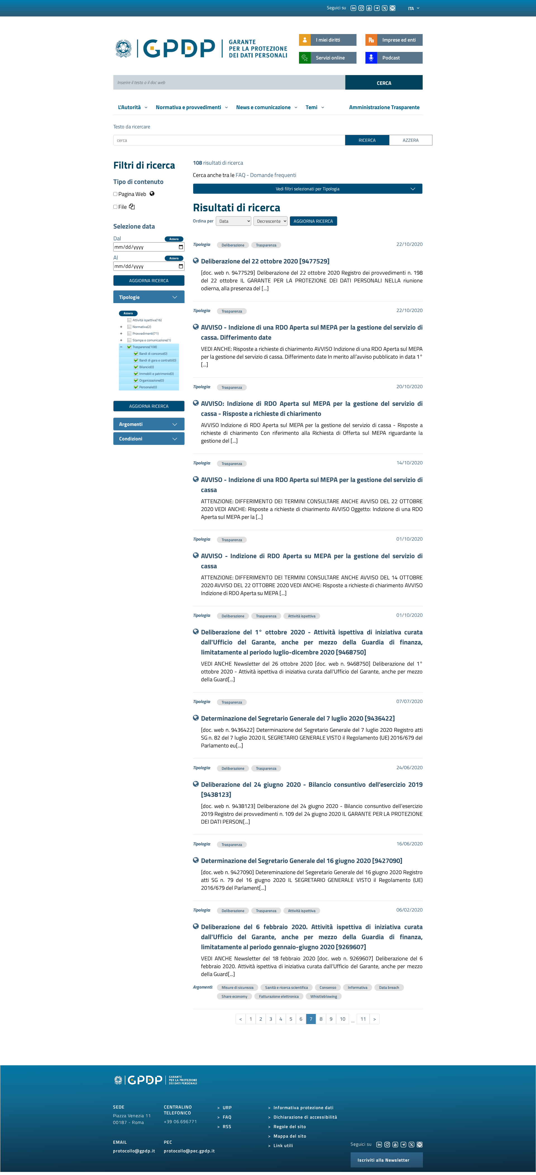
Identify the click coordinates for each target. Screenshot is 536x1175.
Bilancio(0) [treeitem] (146, 367)
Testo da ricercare (131, 126)
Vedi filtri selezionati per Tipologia (307, 188)
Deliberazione (233, 245)
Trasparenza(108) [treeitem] (145, 346)
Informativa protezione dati (304, 1107)
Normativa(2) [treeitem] (142, 326)
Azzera (174, 239)
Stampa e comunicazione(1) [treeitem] (152, 340)
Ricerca (367, 140)
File (122, 207)
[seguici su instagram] (361, 7)
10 (342, 1019)
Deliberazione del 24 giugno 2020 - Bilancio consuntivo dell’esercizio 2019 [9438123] (312, 789)
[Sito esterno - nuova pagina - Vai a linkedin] (379, 1144)
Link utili (283, 1145)
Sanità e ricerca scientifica (286, 987)
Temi (312, 107)
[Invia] (384, 82)
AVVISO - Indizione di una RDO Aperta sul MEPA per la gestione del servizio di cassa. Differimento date (312, 332)
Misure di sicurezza (237, 987)
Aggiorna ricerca (149, 280)
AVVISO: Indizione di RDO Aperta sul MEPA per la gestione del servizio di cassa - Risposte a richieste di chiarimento (312, 408)
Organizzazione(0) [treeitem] (151, 380)
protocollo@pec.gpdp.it (189, 1150)
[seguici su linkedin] (353, 7)
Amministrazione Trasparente (384, 107)
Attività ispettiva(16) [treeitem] (147, 320)
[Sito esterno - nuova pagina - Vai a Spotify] (419, 1144)
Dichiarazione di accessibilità (305, 1117)
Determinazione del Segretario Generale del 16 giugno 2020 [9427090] (302, 860)
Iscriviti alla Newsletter (384, 1160)
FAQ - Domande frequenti (266, 175)
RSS (227, 1126)
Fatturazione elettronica (279, 996)
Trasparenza (266, 245)
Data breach (389, 987)
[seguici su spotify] (392, 7)
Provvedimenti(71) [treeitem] (146, 333)
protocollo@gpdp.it (134, 1150)
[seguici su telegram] (377, 7)
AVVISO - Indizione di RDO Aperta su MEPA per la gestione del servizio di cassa (312, 561)
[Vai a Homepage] (156, 1086)
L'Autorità (130, 107)
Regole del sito (290, 1126)
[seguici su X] (384, 7)
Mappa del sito (290, 1136)
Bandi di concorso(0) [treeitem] (153, 353)
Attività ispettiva (301, 616)
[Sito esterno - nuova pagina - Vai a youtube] (395, 1144)
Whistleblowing (323, 996)
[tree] (149, 354)
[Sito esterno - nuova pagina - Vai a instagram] (387, 1144)
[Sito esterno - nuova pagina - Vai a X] (411, 1144)
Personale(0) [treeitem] (148, 387)
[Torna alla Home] (201, 47)
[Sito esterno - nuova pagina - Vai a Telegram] (403, 1144)
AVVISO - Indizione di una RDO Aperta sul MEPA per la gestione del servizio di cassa (312, 484)
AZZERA (411, 140)
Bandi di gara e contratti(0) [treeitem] (157, 360)
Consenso (328, 987)
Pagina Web (132, 194)
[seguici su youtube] (369, 7)
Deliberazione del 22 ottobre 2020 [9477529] (265, 261)
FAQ (227, 1117)
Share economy (234, 996)
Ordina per (203, 220)
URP (227, 1107)
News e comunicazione (264, 107)
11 (363, 1019)
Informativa (357, 987)
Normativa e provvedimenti (189, 107)
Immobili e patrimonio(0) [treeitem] (156, 373)
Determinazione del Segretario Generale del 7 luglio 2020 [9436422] (298, 718)
